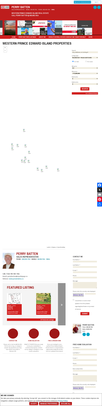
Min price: (74, 66)
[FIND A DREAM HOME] (39, 31)
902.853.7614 (33, 9)
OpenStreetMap (61, 247)
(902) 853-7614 (46, 9)
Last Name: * (76, 265)
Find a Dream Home (54, 341)
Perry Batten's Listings (27, 37)
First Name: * (76, 259)
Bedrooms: (75, 77)
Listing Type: (75, 55)
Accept (34, 403)
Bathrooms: (75, 82)
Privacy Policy (63, 401)
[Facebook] (99, 185)
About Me (42, 37)
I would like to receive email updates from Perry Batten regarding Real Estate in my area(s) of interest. (84, 305)
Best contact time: (78, 368)
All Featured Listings (47, 320)
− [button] (5, 50)
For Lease (90, 61)
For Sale (76, 61)
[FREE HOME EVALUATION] (31, 23)
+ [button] (5, 47)
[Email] (99, 194)
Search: (74, 50)
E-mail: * (75, 270)
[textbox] (85, 52)
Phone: (75, 275)
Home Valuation (33, 341)
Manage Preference (48, 403)
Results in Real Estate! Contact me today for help (67, 37)
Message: (75, 281)
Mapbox (54, 247)
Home (14, 37)
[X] (99, 189)
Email (53, 9)
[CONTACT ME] (61, 31)
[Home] (5, 8)
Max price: (74, 71)
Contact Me (13, 341)
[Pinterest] (99, 199)
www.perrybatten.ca (16, 279)
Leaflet (48, 247)
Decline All (66, 403)
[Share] (99, 204)
